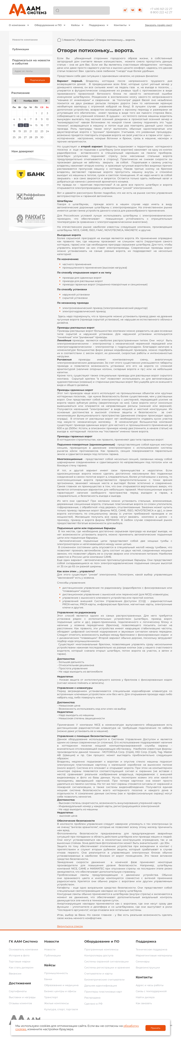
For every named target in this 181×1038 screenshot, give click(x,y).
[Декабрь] (46, 100)
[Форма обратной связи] (140, 10)
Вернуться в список (70, 926)
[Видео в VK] (133, 10)
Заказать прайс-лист (158, 25)
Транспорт (51, 997)
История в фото (19, 955)
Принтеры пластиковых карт (103, 991)
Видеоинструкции (148, 967)
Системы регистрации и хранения (107, 967)
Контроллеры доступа (98, 955)
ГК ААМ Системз (23, 941)
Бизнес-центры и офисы (60, 991)
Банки (48, 979)
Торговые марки (19, 961)
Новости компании (25, 39)
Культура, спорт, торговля (61, 1009)
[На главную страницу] (59, 40)
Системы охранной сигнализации (106, 961)
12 (20, 125)
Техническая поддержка (151, 949)
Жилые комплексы (56, 1003)
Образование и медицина (61, 985)
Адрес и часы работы (150, 985)
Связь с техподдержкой (151, 991)
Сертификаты (18, 991)
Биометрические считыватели (104, 979)
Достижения (20, 983)
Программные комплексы (101, 949)
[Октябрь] (15, 100)
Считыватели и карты (98, 973)
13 (26, 125)
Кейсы (75, 25)
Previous (30, 159)
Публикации (20, 49)
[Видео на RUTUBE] (125, 10)
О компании (17, 25)
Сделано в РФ (93, 1003)
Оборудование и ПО (48, 25)
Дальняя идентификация (100, 985)
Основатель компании (23, 949)
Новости (69, 39)
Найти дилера (145, 997)
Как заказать (144, 1003)
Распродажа (92, 997)
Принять (155, 1028)
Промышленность (56, 973)
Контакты (120, 25)
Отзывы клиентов (20, 1003)
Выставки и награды (22, 997)
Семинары (143, 961)
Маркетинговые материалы (154, 955)
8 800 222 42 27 (161, 12)
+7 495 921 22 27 (161, 9)
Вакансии (15, 973)
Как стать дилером (21, 967)
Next (30, 228)
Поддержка (97, 25)
